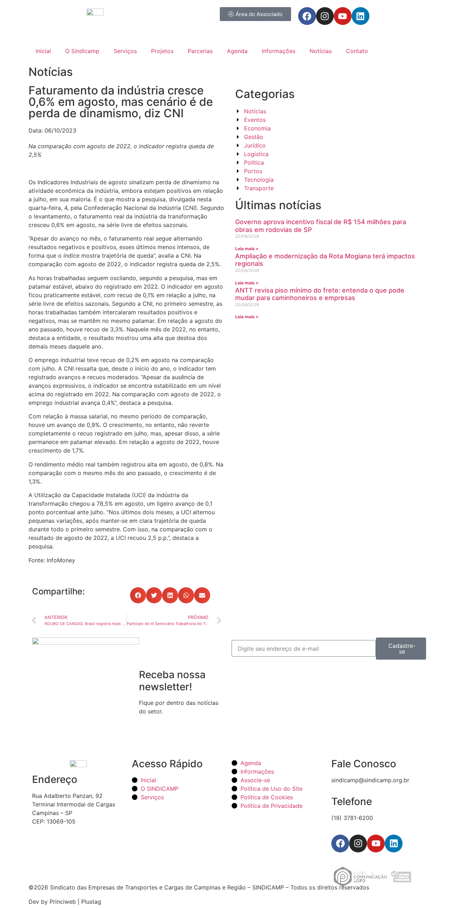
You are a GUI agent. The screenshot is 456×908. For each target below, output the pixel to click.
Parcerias (200, 51)
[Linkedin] (360, 16)
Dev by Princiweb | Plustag (64, 901)
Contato (357, 51)
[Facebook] (307, 16)
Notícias (321, 51)
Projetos (162, 51)
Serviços (125, 51)
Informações (278, 51)
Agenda (237, 51)
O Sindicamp (82, 51)
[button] (138, 595)
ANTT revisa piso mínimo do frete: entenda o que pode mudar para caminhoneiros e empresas (319, 294)
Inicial (43, 51)
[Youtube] (343, 16)
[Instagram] (325, 16)
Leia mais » (247, 248)
